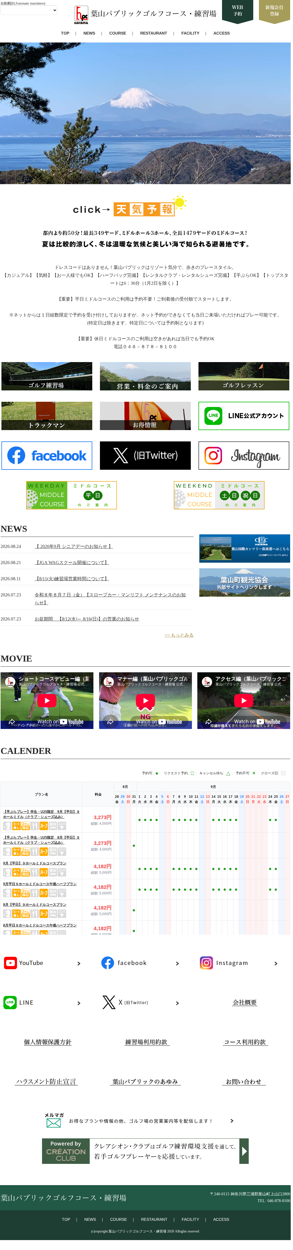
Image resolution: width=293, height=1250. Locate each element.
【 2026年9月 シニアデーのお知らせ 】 (74, 546)
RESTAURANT (153, 33)
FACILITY (190, 33)
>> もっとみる (179, 635)
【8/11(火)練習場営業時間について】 (72, 578)
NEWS (89, 33)
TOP (65, 33)
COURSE (117, 33)
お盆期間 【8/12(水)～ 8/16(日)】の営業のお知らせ (87, 619)
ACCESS (222, 33)
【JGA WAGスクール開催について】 (72, 562)
